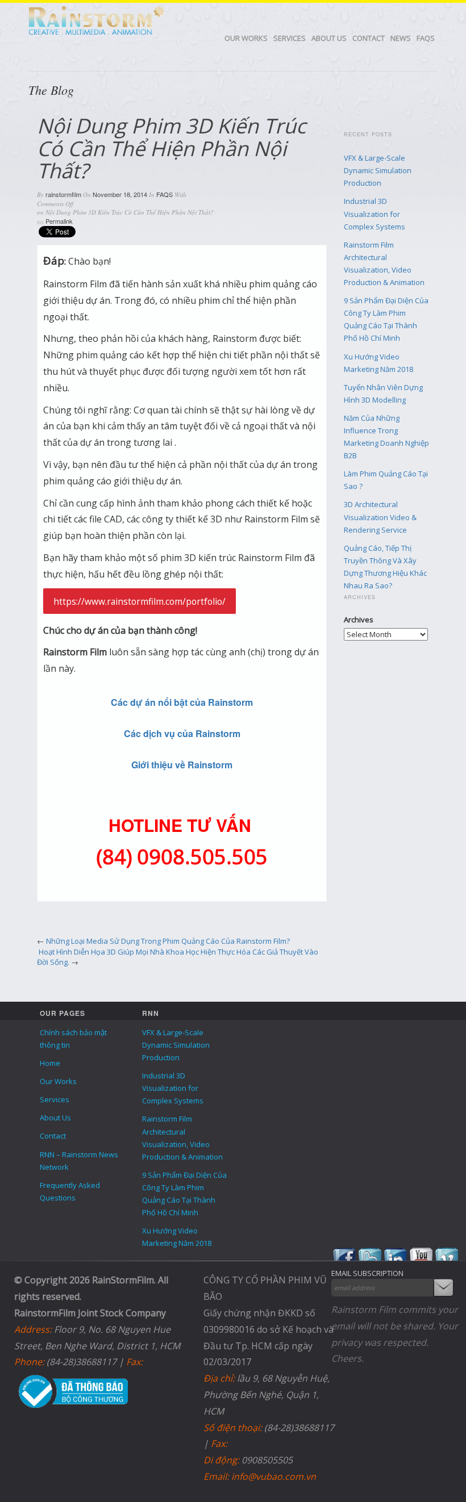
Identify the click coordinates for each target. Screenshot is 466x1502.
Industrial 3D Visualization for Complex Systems (374, 213)
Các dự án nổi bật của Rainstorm (182, 702)
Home (50, 1063)
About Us (329, 38)
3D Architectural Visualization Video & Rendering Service (380, 516)
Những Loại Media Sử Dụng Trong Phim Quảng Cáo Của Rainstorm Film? (168, 941)
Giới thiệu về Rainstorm (181, 764)
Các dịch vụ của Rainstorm (182, 733)
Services (289, 38)
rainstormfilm (63, 194)
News (400, 38)
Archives (358, 619)
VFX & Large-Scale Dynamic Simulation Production (377, 170)
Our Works (246, 38)
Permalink (59, 220)
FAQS (426, 38)
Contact (368, 38)
